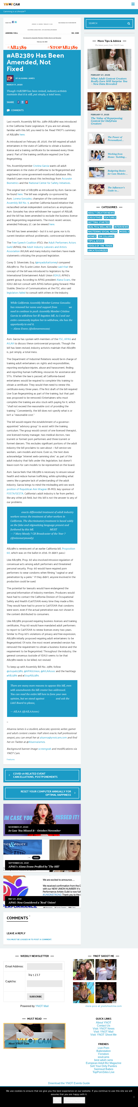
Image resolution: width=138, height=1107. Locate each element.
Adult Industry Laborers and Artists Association (37, 249)
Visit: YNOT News (103, 1028)
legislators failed (16, 292)
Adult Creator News (101, 213)
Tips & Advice (96, 241)
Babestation (103, 1051)
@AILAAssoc (48, 671)
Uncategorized (97, 250)
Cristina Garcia (41, 165)
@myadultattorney (46, 262)
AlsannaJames (36, 741)
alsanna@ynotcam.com (53, 737)
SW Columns (106, 236)
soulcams (103, 1057)
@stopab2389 (15, 671)
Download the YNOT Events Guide (69, 1083)
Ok (57, 1100)
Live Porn (103, 1047)
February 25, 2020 (44, 538)
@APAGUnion (32, 671)
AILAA (10, 343)
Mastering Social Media (102, 231)
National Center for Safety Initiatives (49, 182)
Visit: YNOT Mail (103, 1031)
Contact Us (103, 1025)
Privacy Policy (74, 1100)
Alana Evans (63, 279)
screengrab (44, 748)
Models (124, 231)
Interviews (121, 227)
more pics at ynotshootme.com (103, 1006)
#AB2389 (63, 307)
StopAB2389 (31, 675)
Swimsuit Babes (103, 1069)
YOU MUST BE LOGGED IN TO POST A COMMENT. (29, 939)
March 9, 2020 (48, 711)
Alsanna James (27, 78)
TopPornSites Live (103, 1072)
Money (92, 236)
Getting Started (98, 222)
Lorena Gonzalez (22, 198)
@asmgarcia (41, 529)
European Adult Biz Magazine (103, 1063)
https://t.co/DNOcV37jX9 (25, 707)
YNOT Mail (42, 1006)
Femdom (103, 1054)
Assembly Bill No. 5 (18, 202)
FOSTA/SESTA (15, 493)
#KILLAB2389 (66, 529)
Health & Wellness (100, 227)
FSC (61, 338)
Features (11, 759)
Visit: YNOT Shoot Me (103, 1034)
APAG (67, 338)
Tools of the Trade (100, 246)
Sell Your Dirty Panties (103, 1066)
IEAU (57, 275)
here (22, 134)
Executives (95, 217)
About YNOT (103, 1022)
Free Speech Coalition (24, 242)
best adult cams (103, 1060)
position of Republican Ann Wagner (27, 489)
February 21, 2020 (60, 328)
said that (63, 266)
